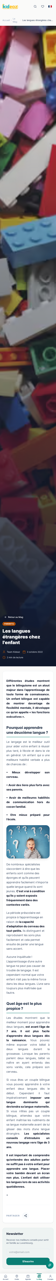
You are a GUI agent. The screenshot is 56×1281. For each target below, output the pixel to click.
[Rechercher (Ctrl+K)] (35, 6)
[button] (28, 841)
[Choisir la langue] (50, 6)
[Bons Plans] (50, 1265)
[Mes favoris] (42, 6)
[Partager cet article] (25, 1215)
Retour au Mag (15, 617)
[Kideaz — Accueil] (10, 6)
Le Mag (15, 20)
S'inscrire (28, 1261)
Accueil (6, 20)
